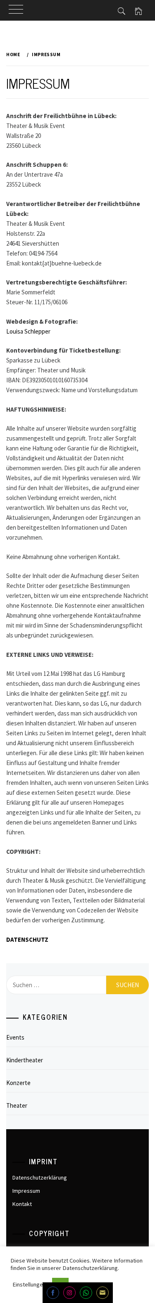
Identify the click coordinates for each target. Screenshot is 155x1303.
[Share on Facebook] (53, 1292)
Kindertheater (24, 1060)
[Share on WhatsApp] (86, 1292)
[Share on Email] (102, 1292)
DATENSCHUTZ (27, 939)
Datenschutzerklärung (39, 1177)
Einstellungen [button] (29, 1284)
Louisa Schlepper (28, 331)
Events (15, 1037)
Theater (16, 1105)
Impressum (26, 1190)
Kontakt (22, 1204)
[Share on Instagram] (69, 1292)
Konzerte (18, 1083)
